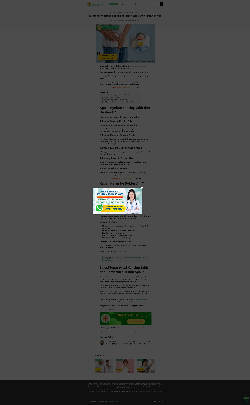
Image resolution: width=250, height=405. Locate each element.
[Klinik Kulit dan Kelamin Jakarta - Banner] (117, 201)
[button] (125, 202)
